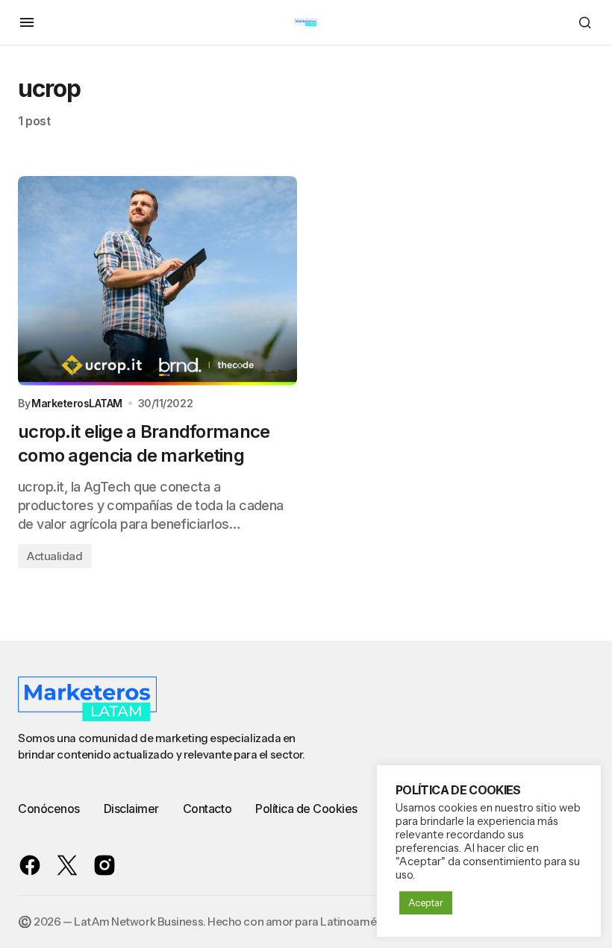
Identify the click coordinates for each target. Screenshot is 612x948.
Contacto (207, 808)
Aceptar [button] (425, 902)
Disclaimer (131, 808)
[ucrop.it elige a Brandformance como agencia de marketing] (157, 281)
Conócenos (49, 808)
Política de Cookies (306, 808)
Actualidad (55, 556)
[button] (27, 22)
